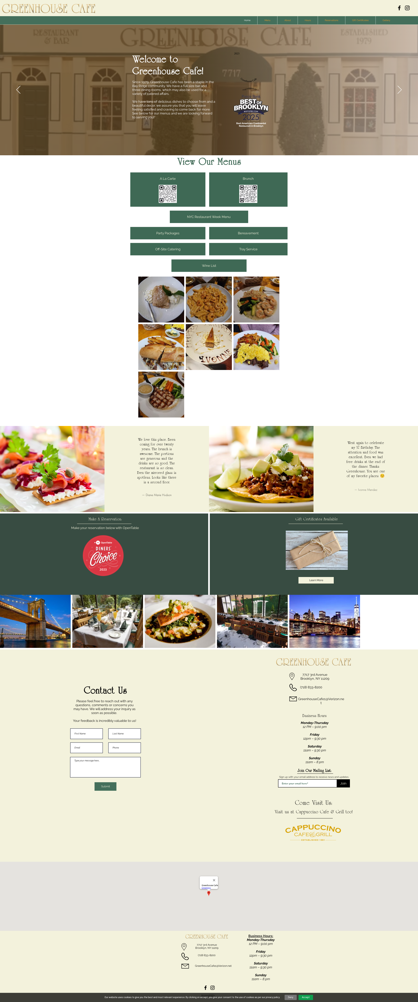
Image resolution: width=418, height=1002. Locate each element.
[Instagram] (407, 8)
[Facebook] (399, 8)
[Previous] (18, 90)
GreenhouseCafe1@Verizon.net (321, 701)
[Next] (400, 90)
